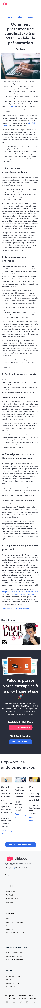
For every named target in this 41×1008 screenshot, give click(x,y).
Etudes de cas (11, 929)
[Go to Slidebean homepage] (4, 4)
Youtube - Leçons (12, 926)
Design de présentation (14, 960)
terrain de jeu (11, 106)
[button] (36, 4)
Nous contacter (32, 997)
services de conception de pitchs (24, 594)
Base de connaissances (14, 922)
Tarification (10, 895)
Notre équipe (11, 891)
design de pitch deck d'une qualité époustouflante (20, 592)
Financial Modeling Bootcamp (17, 933)
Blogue (8, 919)
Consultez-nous (12, 898)
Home (9, 17)
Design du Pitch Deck (14, 952)
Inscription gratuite (20, 727)
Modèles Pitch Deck (13, 983)
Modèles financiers (13, 980)
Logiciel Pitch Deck (13, 976)
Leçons (31, 17)
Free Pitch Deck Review (14, 987)
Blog (20, 17)
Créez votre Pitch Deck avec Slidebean (16, 608)
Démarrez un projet (20, 742)
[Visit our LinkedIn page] (13, 1003)
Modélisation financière (14, 956)
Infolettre (9, 902)
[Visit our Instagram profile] (34, 1003)
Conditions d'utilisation (22, 997)
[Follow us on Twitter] (20, 1003)
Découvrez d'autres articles (20, 845)
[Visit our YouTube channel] (6, 1003)
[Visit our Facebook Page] (27, 1003)
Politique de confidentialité (10, 997)
